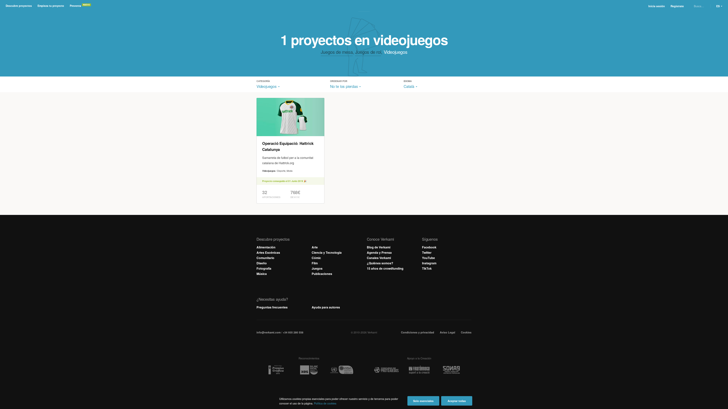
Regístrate (677, 6)
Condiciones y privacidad (417, 332)
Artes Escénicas (268, 252)
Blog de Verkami (378, 247)
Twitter (426, 252)
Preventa (75, 6)
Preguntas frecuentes (272, 307)
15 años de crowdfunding (385, 268)
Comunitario (265, 258)
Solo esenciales (423, 401)
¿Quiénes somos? (380, 263)
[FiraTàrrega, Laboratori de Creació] (419, 370)
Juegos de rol (368, 51)
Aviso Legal (447, 332)
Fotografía (264, 268)
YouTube (428, 258)
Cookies (466, 332)
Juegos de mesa (337, 51)
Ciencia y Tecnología (327, 252)
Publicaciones (322, 274)
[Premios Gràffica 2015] (276, 370)
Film (315, 263)
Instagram (429, 263)
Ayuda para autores (326, 307)
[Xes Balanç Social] (309, 370)
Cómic (316, 258)
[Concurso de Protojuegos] (386, 370)
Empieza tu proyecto (51, 6)
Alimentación (266, 247)
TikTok (427, 268)
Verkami (364, 6)
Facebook (429, 247)
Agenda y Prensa (379, 252)
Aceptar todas (457, 401)
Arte (315, 247)
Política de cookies (325, 403)
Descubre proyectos (19, 6)
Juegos (317, 268)
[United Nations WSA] (341, 370)
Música (262, 274)
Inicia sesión (656, 6)
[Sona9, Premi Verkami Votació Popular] (452, 370)
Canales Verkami (379, 258)
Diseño (262, 263)
